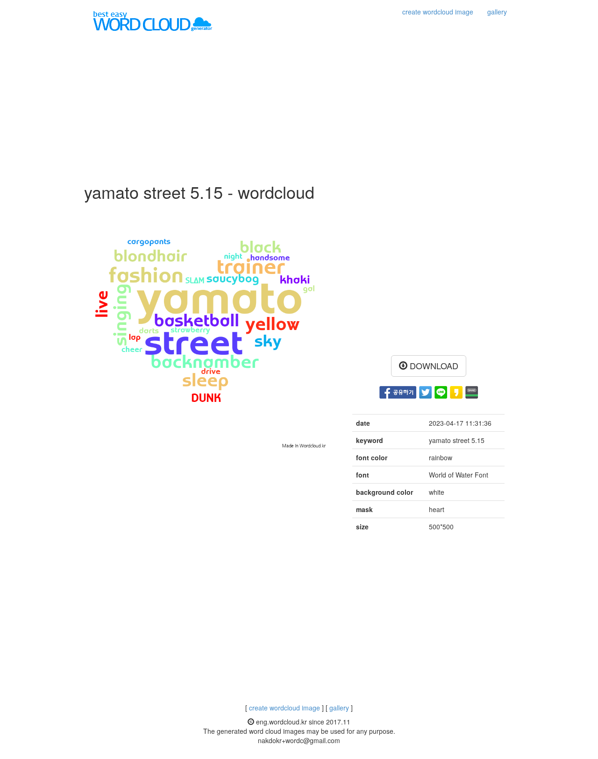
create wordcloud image (437, 11)
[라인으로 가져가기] (441, 391)
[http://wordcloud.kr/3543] (456, 391)
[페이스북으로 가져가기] (398, 391)
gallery (497, 11)
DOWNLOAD (432, 365)
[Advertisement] (299, 107)
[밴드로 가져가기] (471, 391)
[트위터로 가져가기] (425, 391)
